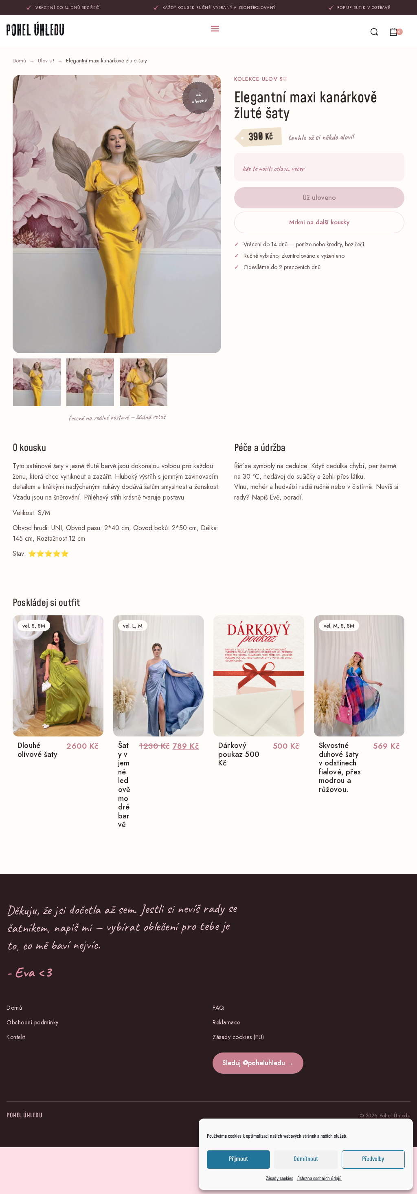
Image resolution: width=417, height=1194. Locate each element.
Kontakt (16, 1037)
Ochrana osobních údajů (319, 1178)
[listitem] (37, 382)
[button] (215, 28)
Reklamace (226, 1022)
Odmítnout (306, 1159)
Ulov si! (46, 60)
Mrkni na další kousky (319, 222)
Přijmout (238, 1159)
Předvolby (373, 1159)
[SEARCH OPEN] (374, 32)
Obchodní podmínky (33, 1022)
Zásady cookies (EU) (238, 1037)
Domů (19, 60)
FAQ (218, 1008)
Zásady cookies (279, 1178)
